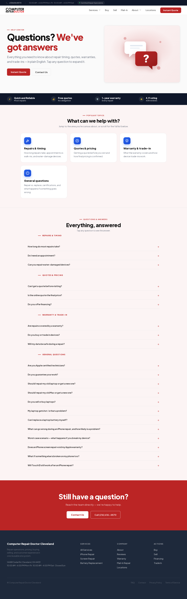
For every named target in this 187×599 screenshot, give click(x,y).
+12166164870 (15, 3)
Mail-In (124, 10)
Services (93, 10)
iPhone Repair (87, 554)
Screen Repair (87, 558)
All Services (86, 549)
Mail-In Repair (123, 563)
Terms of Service (172, 582)
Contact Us (41, 72)
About (135, 10)
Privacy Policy (155, 582)
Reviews (121, 554)
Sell (115, 10)
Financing (158, 558)
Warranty (121, 558)
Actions (158, 544)
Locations (151, 10)
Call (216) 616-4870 (105, 514)
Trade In (158, 563)
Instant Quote (170, 10)
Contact (142, 582)
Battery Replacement (91, 563)
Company (122, 544)
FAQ (133, 582)
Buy (107, 10)
